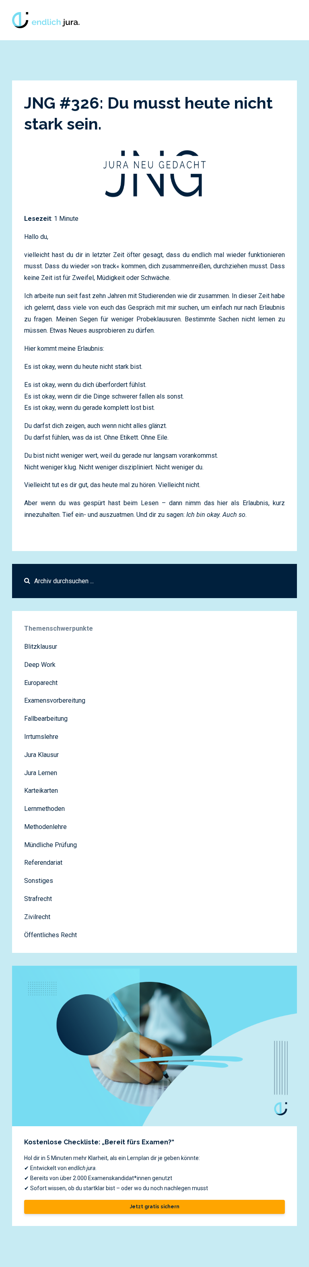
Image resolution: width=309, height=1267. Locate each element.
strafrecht (38, 899)
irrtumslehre (41, 736)
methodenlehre (45, 827)
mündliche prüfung (50, 845)
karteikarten (41, 790)
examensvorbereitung (54, 700)
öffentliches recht (50, 935)
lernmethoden (44, 808)
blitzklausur (40, 646)
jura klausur (41, 755)
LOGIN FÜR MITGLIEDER (233, 20)
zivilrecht (37, 917)
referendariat (43, 862)
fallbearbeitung (46, 718)
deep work (40, 664)
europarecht (41, 683)
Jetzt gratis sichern (154, 1206)
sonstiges (38, 880)
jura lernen (40, 773)
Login (285, 20)
